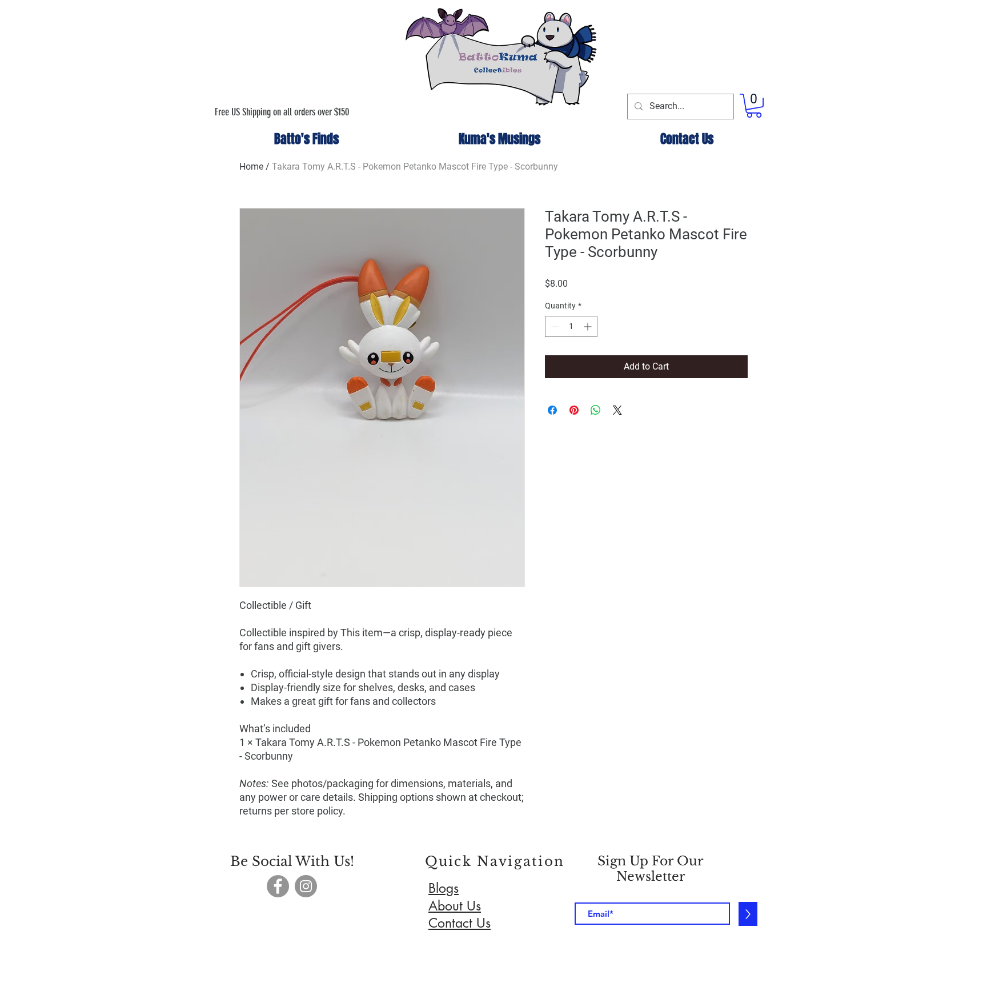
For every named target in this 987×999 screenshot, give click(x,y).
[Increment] (588, 326)
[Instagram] (306, 886)
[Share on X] (617, 410)
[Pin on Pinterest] (574, 410)
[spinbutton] (571, 326)
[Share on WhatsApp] (596, 410)
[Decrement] (554, 326)
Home (251, 166)
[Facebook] (278, 886)
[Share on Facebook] (552, 410)
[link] (754, 106)
